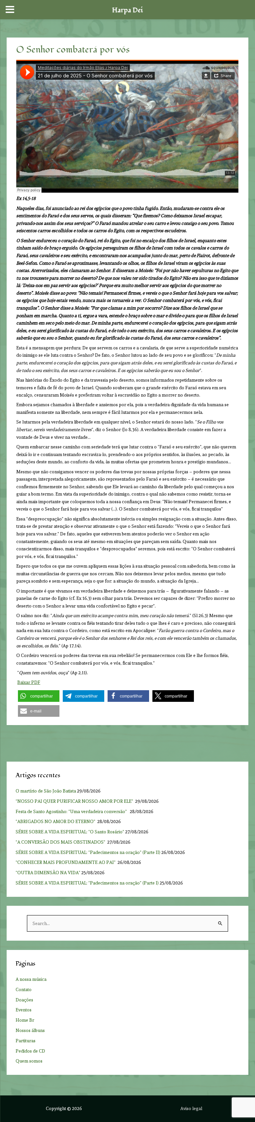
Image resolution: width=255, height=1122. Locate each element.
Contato (24, 989)
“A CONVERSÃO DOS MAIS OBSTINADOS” (61, 842)
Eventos (24, 1009)
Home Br (25, 1020)
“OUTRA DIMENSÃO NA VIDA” (48, 872)
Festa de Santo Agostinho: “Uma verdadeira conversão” (72, 811)
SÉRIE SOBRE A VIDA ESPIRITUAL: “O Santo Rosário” (70, 831)
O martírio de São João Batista (46, 791)
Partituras (26, 1040)
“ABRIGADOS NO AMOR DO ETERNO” (56, 821)
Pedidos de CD (30, 1051)
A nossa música (31, 979)
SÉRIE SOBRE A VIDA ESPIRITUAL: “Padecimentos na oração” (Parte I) (87, 883)
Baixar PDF (28, 682)
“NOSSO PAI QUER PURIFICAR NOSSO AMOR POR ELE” (75, 801)
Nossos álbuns (30, 1030)
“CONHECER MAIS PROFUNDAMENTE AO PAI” (66, 862)
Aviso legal (191, 1108)
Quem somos (29, 1061)
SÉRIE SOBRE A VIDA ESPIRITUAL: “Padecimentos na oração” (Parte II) (88, 852)
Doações (24, 999)
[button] (38, 696)
